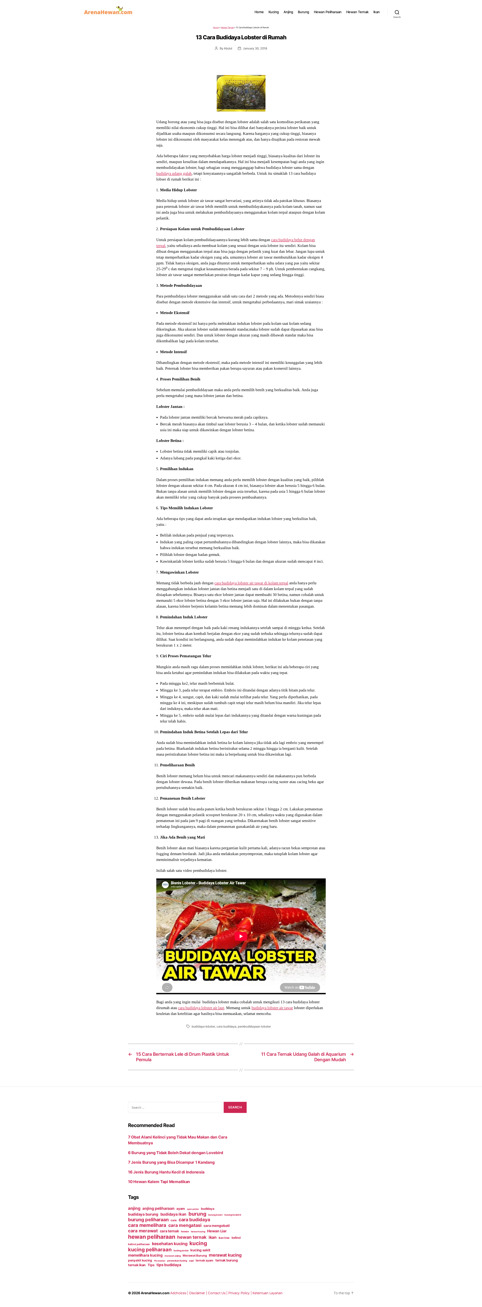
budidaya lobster (203, 1026)
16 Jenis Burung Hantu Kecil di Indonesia (166, 1172)
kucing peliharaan (150, 1249)
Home (259, 12)
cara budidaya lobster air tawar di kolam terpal (251, 583)
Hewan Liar (217, 1231)
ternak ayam (204, 1260)
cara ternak (169, 1231)
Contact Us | (218, 1293)
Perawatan (159, 1260)
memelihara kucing (145, 1255)
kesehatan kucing (170, 1243)
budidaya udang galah (174, 173)
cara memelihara (147, 1225)
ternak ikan (137, 1265)
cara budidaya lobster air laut (201, 1008)
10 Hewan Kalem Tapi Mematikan (159, 1181)
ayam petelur (193, 1209)
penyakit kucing (140, 1260)
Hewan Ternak (357, 12)
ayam (180, 1209)
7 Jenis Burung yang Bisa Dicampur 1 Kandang (171, 1162)
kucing (198, 1243)
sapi (191, 1260)
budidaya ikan (173, 1214)
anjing (134, 1208)
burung (197, 1214)
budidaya (207, 1209)
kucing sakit (200, 1250)
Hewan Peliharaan (328, 12)
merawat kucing (225, 1255)
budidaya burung (143, 1214)
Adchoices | (179, 1293)
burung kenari (215, 1215)
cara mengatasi (184, 1225)
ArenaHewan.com (155, 1293)
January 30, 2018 (255, 48)
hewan (185, 1231)
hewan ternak (192, 1237)
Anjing (288, 12)
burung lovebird (232, 1215)
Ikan (376, 12)
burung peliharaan (148, 1219)
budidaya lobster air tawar (272, 1008)
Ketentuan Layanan (267, 1293)
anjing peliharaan (158, 1208)
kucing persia (181, 1250)
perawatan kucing (177, 1260)
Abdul (228, 48)
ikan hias (224, 1237)
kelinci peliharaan (139, 1244)
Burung (303, 12)
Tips (151, 1265)
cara (174, 1220)
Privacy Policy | (240, 1293)
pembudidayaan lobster (254, 1026)
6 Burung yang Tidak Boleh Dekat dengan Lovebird (175, 1152)
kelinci (236, 1237)
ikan (213, 1237)
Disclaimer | (198, 1293)
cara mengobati (217, 1226)
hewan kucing (198, 1231)
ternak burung (226, 1260)
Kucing (273, 12)
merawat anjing (173, 1256)
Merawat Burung (195, 1255)
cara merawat (143, 1230)
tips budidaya (168, 1264)
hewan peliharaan (151, 1236)
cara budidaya (226, 1026)
